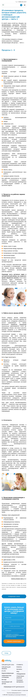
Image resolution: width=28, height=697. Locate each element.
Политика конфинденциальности (14, 692)
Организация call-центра (7, 682)
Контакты (19, 669)
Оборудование (21, 674)
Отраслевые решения (20, 677)
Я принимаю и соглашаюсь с (15, 635)
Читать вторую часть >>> (18, 578)
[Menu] (24, 5)
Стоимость (20, 664)
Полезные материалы (20, 681)
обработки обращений (18, 324)
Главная (3, 690)
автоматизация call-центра (10, 25)
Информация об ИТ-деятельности (14, 687)
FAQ (18, 671)
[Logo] (3, 5)
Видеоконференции (8, 673)
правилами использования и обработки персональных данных (15, 636)
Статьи (8, 690)
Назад (6, 653)
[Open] (5, 626)
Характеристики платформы (6, 676)
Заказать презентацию (14, 641)
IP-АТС (4, 671)
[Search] (21, 5)
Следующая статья (14, 596)
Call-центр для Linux (8, 664)
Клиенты (19, 667)
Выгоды (4, 679)
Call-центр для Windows (6, 667)
